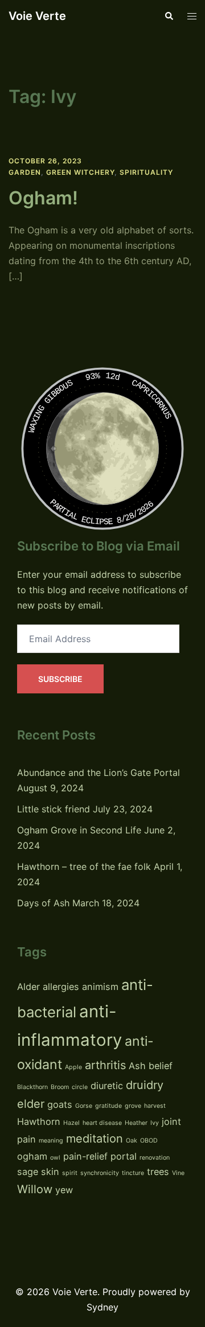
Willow (34, 1189)
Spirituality (146, 172)
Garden (25, 172)
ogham (32, 1156)
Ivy (154, 1123)
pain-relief (85, 1156)
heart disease (102, 1123)
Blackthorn (32, 1087)
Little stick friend (53, 809)
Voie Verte (37, 16)
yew (64, 1189)
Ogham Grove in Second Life (79, 830)
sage (27, 1171)
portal (123, 1156)
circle (80, 1087)
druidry (144, 1085)
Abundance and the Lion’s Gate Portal (98, 772)
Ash (137, 1065)
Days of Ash (43, 903)
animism (100, 986)
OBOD (149, 1140)
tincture (133, 1173)
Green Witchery (80, 172)
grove (133, 1106)
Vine (178, 1173)
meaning (51, 1140)
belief (161, 1065)
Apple (73, 1067)
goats (59, 1104)
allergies (61, 986)
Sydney (102, 1307)
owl (55, 1157)
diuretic (107, 1085)
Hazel (71, 1123)
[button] (168, 15)
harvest (155, 1106)
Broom (60, 1087)
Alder (28, 986)
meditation (94, 1138)
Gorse (83, 1106)
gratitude (108, 1106)
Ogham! (43, 198)
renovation (155, 1157)
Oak (131, 1140)
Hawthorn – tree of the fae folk (84, 866)
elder (30, 1104)
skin (50, 1171)
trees (158, 1171)
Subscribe (60, 679)
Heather (136, 1123)
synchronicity (99, 1173)
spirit (69, 1173)
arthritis (105, 1065)
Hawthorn (38, 1121)
